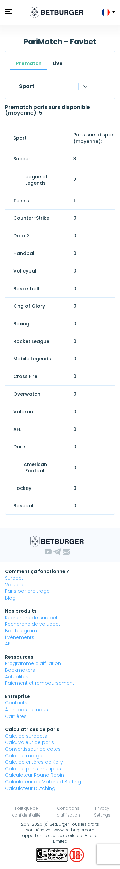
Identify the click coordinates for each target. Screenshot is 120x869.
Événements (19, 637)
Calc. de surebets (26, 736)
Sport (27, 86)
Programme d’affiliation (33, 663)
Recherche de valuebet (32, 624)
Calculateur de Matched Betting (43, 781)
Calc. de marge (23, 755)
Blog (10, 597)
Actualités (16, 676)
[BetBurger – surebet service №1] (56, 12)
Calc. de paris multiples (33, 768)
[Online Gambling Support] (52, 854)
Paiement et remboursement (39, 683)
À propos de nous (26, 709)
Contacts (16, 702)
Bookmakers (20, 670)
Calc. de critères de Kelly (34, 762)
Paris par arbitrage (27, 591)
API (8, 643)
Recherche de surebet (31, 617)
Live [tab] (58, 63)
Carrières (16, 716)
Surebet (14, 578)
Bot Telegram (21, 630)
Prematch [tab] (29, 63)
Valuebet (15, 584)
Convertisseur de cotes (33, 749)
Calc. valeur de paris (29, 742)
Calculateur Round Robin (34, 775)
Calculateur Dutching (30, 788)
